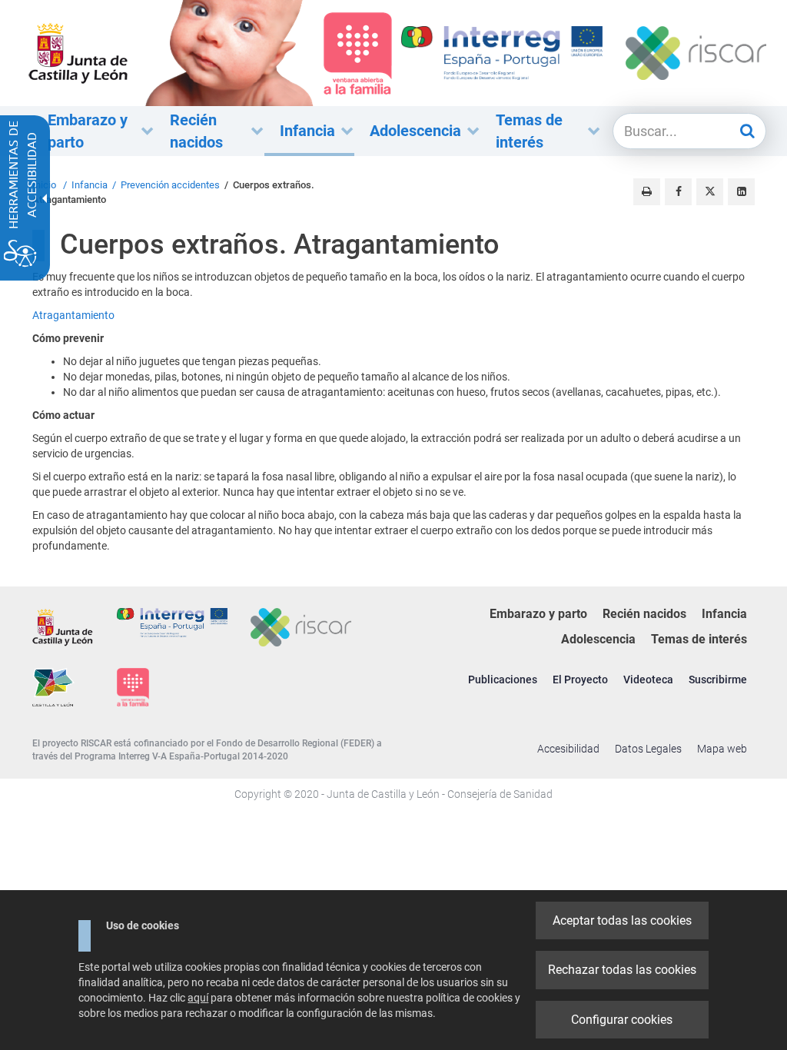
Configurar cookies (621, 1019)
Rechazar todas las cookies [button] (622, 969)
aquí (198, 998)
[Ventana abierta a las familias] (229, 52)
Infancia (89, 185)
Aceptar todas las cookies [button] (622, 920)
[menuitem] (93, 131)
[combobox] (674, 131)
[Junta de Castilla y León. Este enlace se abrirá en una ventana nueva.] (78, 52)
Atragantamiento (73, 315)
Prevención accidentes (170, 185)
